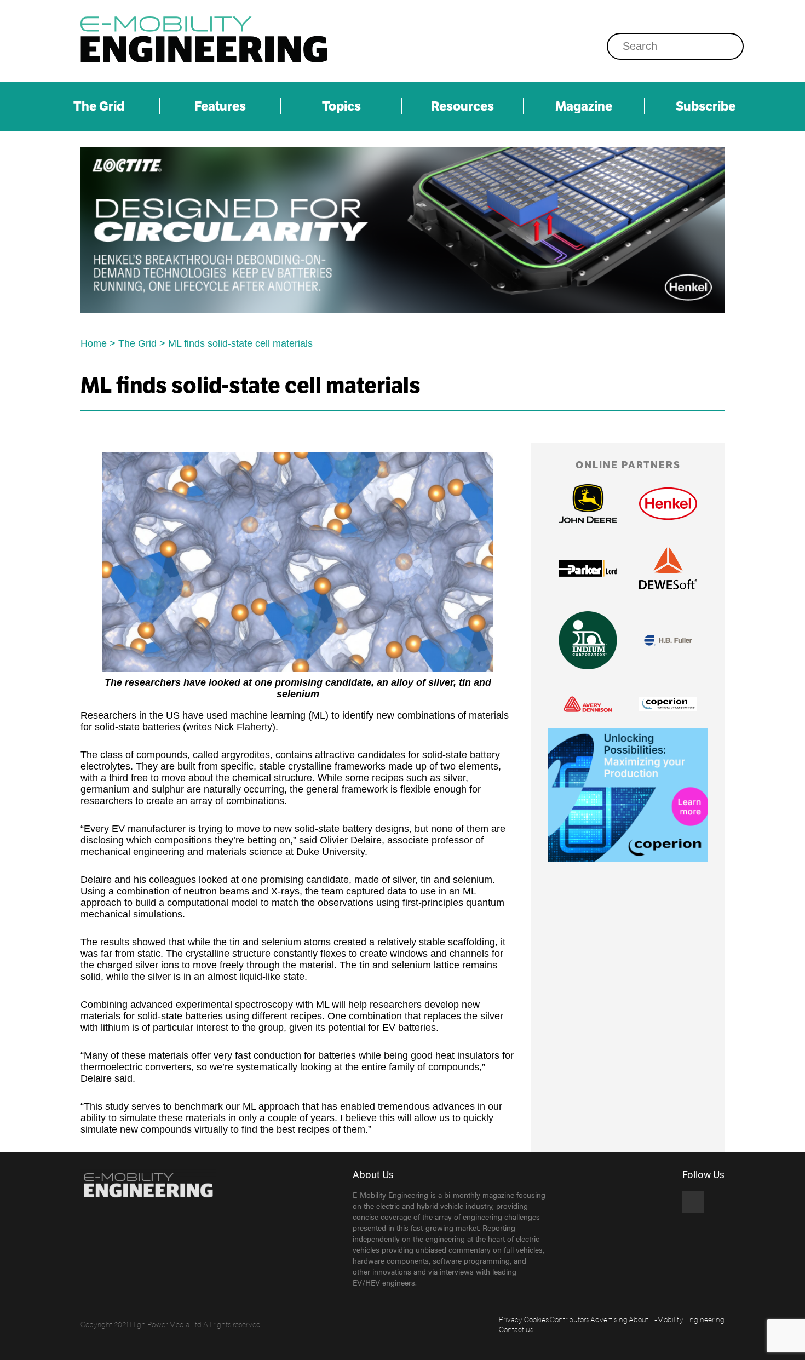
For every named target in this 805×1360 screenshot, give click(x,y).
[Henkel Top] (403, 230)
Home (94, 343)
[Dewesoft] (668, 568)
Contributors (569, 1319)
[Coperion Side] (628, 795)
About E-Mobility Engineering (677, 1319)
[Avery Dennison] (588, 704)
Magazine (583, 106)
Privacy (510, 1319)
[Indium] (588, 640)
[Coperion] (668, 703)
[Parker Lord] (588, 568)
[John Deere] (588, 503)
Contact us (516, 1329)
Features (220, 106)
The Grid (98, 106)
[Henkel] (668, 503)
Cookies (536, 1319)
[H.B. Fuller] (668, 640)
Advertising (609, 1319)
